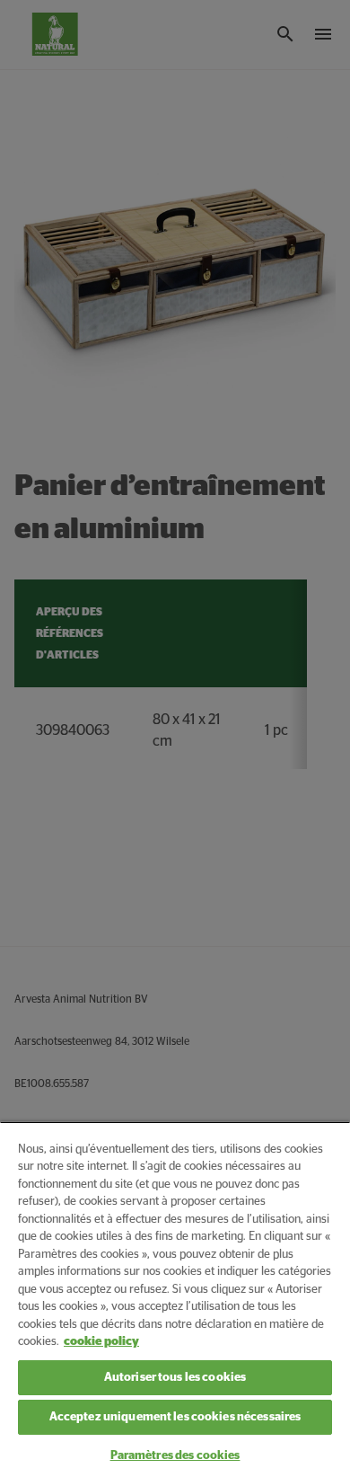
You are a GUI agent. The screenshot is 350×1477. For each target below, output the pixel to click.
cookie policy (101, 1342)
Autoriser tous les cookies (175, 1378)
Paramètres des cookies (175, 1456)
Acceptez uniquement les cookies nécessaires (175, 1417)
